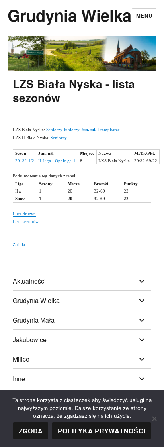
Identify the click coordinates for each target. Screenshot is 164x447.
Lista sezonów (26, 221)
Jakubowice (30, 339)
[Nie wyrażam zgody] (154, 419)
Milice (21, 359)
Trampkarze (109, 129)
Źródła (19, 244)
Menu (144, 15)
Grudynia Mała (34, 320)
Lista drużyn (24, 213)
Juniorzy (72, 129)
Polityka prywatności (101, 430)
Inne (19, 378)
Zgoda (31, 430)
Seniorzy (54, 129)
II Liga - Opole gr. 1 (57, 160)
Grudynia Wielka (69, 15)
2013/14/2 (24, 160)
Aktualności (29, 281)
